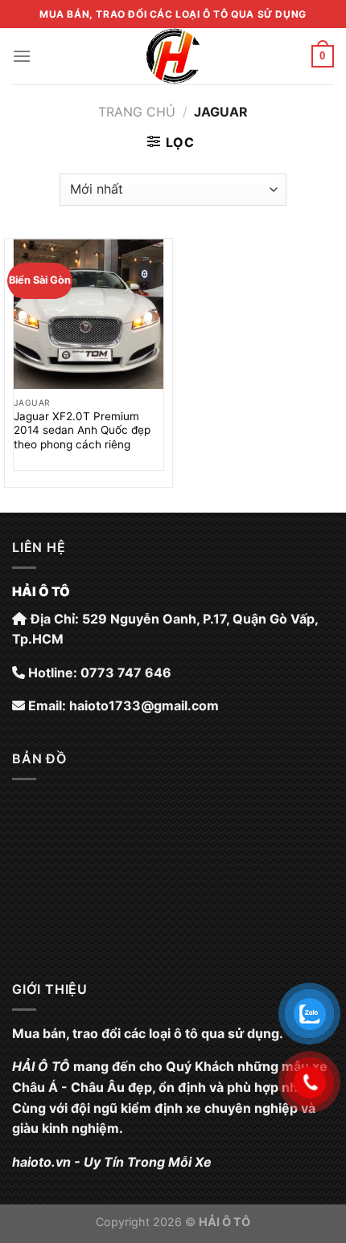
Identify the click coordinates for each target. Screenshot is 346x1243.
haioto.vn (41, 1162)
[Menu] (21, 56)
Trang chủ (136, 112)
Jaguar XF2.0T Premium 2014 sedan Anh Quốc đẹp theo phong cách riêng (82, 430)
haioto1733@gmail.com (144, 705)
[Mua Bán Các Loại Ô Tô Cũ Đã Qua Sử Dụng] (173, 56)
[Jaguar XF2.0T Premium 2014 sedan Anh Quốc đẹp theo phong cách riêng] (88, 314)
